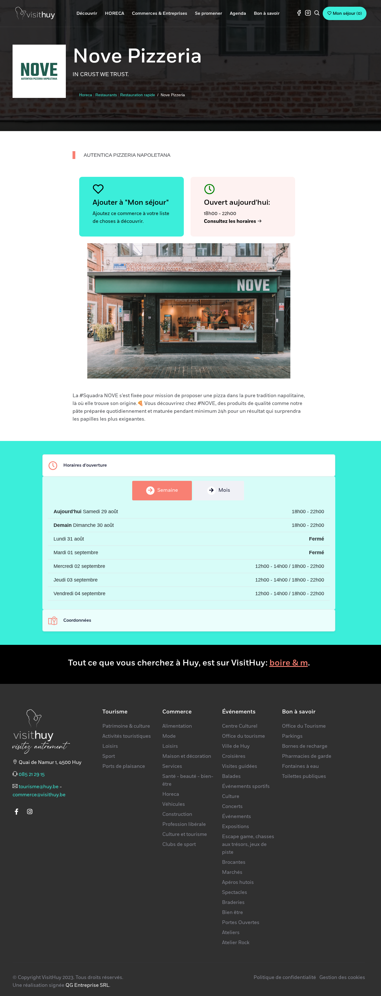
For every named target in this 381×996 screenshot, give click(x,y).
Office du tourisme (243, 736)
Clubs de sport (179, 844)
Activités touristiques (126, 736)
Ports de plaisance (123, 766)
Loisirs (110, 746)
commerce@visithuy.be (39, 795)
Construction (177, 814)
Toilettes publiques (304, 776)
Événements (236, 816)
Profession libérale (184, 824)
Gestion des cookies (342, 977)
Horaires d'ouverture (85, 465)
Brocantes (233, 862)
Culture (230, 796)
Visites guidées (239, 766)
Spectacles (234, 892)
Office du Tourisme (304, 726)
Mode (169, 736)
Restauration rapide (137, 95)
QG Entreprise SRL (87, 985)
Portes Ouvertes (240, 922)
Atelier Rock (235, 942)
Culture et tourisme (184, 834)
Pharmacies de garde (306, 756)
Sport (108, 756)
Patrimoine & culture (126, 726)
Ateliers (231, 932)
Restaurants (106, 95)
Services (172, 766)
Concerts (232, 806)
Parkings (292, 736)
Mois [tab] (224, 490)
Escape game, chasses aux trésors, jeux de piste (248, 844)
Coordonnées (77, 620)
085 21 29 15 (32, 774)
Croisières (233, 756)
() (347, 13)
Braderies (233, 902)
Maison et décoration (186, 756)
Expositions (235, 826)
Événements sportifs (246, 786)
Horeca (85, 95)
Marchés (232, 872)
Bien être (232, 912)
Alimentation (177, 726)
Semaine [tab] (167, 490)
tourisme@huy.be (39, 786)
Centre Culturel (239, 726)
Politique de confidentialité (285, 977)
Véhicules (173, 804)
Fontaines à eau (300, 766)
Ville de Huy (236, 746)
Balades (231, 776)
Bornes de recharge (304, 746)
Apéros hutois (238, 882)
